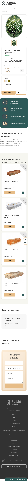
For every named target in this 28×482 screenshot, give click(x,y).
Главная (14, 414)
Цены (14, 417)
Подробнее (7, 71)
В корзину (21, 93)
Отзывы (14, 420)
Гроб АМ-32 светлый (11, 181)
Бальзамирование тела (14, 446)
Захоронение (14, 438)
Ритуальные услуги (12, 477)
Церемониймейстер (14, 449)
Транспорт (14, 452)
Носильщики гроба (14, 455)
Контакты (14, 426)
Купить (9, 192)
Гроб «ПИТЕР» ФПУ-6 (11, 249)
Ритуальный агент (14, 435)
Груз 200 (14, 443)
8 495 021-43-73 (16, 460)
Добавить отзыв (14, 386)
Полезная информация (14, 423)
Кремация (14, 440)
